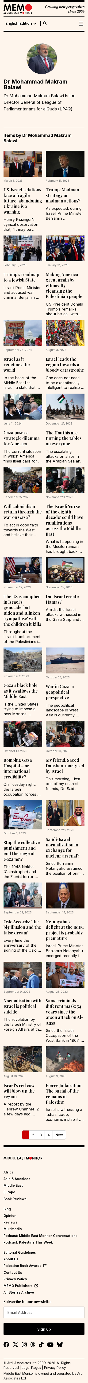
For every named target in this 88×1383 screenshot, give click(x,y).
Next (59, 1135)
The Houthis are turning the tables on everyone (63, 438)
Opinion (10, 1216)
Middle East (13, 1185)
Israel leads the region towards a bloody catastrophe (65, 364)
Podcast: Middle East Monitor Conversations (40, 1236)
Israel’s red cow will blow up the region (19, 1091)
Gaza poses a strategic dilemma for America (22, 438)
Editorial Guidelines (20, 1252)
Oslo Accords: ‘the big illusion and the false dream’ (22, 927)
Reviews (10, 1222)
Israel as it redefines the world (17, 364)
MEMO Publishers (18, 1286)
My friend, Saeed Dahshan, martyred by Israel (65, 765)
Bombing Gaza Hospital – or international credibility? (18, 768)
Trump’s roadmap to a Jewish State (21, 277)
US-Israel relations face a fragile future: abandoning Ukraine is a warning (23, 201)
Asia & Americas (17, 1179)
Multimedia (13, 1229)
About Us (11, 1259)
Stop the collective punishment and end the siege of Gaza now (22, 851)
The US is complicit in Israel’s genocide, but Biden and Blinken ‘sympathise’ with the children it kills (22, 610)
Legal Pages (31, 1368)
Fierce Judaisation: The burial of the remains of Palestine (64, 1094)
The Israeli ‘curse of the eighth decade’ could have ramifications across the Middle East (64, 520)
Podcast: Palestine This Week (28, 1242)
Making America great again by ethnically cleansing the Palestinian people (64, 285)
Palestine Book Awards (22, 1266)
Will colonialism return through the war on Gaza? (23, 512)
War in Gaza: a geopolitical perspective (60, 692)
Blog (7, 1209)
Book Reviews (15, 1199)
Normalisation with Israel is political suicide (22, 1006)
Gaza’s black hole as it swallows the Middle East (21, 690)
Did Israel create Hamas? (62, 599)
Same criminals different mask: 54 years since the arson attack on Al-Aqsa (64, 1012)
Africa (9, 1172)
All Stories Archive (19, 1292)
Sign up (44, 1329)
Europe (9, 1192)
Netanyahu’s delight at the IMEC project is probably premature (65, 930)
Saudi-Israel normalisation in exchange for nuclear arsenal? (63, 848)
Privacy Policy (15, 1279)
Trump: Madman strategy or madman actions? (63, 195)
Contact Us (13, 1272)
